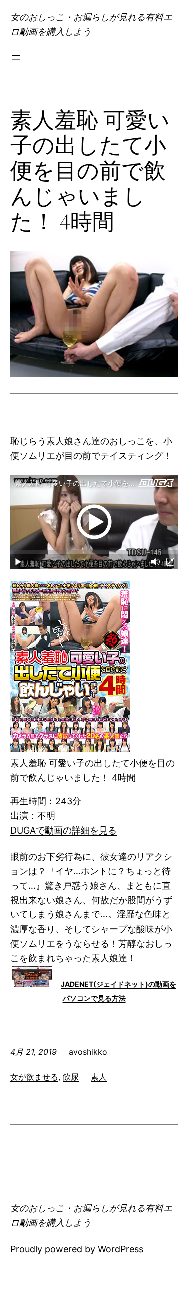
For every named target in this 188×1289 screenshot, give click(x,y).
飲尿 (71, 1077)
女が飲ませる (34, 1077)
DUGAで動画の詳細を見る (63, 830)
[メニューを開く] (16, 57)
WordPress (120, 1249)
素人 (99, 1077)
